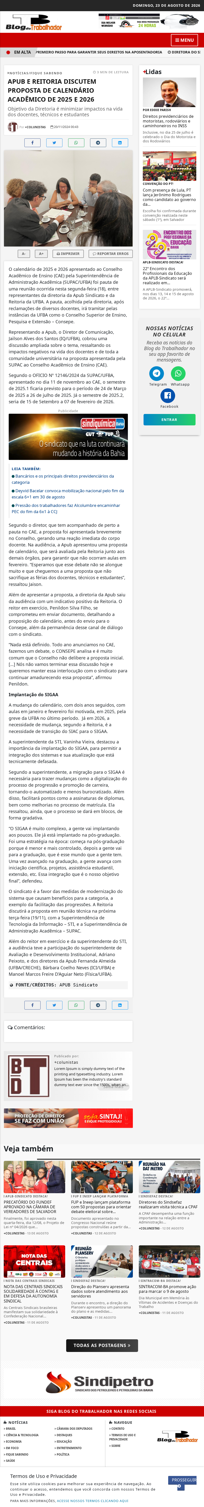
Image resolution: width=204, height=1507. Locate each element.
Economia (13, 1441)
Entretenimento (69, 1448)
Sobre (115, 1446)
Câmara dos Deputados (74, 1428)
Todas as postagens (101, 1345)
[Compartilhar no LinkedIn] (120, 142)
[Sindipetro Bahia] (102, 1383)
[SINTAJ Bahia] (68, 1118)
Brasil (10, 1428)
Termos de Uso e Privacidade (122, 1437)
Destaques (64, 1435)
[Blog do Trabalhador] (34, 21)
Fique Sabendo (16, 1454)
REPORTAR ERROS (112, 253)
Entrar (169, 419)
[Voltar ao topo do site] (196, 828)
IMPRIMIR (70, 253)
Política (62, 1454)
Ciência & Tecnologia (22, 1435)
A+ (41, 253)
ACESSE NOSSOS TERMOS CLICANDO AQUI (92, 1501)
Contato (117, 1428)
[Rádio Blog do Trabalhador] (149, 21)
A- (24, 253)
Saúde (10, 1461)
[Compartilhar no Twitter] (54, 142)
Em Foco (12, 1448)
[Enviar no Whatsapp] (76, 142)
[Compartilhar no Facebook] (32, 142)
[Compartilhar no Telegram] (98, 142)
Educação (64, 1441)
